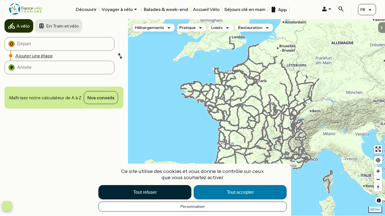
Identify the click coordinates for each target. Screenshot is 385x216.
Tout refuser (145, 192)
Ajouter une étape (34, 55)
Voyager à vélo (117, 9)
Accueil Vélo (206, 9)
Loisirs (217, 27)
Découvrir (86, 9)
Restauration (250, 27)
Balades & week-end (166, 9)
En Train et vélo (62, 26)
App (282, 9)
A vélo (23, 26)
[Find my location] (378, 160)
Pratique (188, 27)
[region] (256, 117)
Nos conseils (100, 97)
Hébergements (149, 27)
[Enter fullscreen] (378, 149)
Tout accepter (240, 192)
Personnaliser (192, 206)
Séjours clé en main (244, 9)
